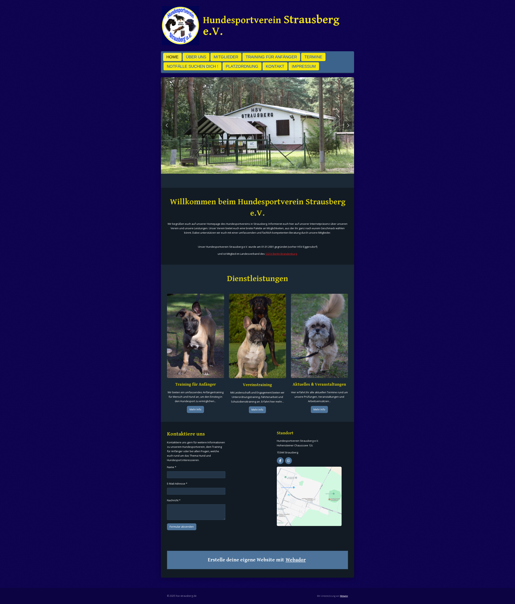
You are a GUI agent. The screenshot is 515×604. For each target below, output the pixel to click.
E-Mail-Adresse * (177, 483)
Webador (296, 560)
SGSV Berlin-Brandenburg (281, 254)
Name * (171, 467)
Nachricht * (173, 500)
